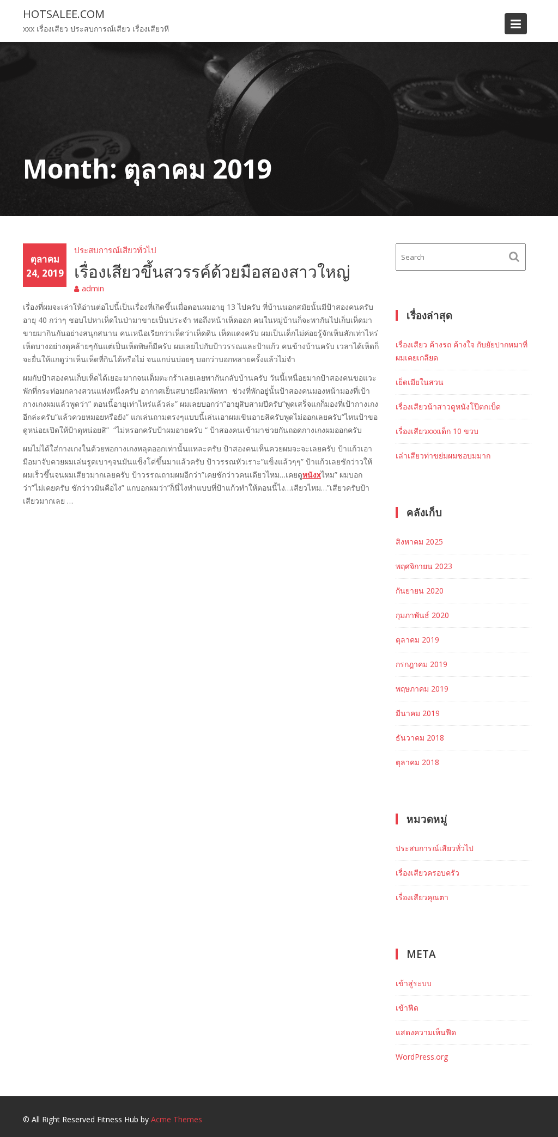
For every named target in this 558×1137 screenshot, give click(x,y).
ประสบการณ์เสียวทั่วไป (115, 249)
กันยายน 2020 (420, 590)
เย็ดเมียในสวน (420, 382)
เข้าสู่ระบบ (414, 983)
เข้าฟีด (407, 1007)
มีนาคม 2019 (418, 713)
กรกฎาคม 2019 (421, 664)
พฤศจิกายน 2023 (424, 566)
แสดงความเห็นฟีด (426, 1032)
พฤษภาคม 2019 (422, 688)
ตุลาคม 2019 (417, 639)
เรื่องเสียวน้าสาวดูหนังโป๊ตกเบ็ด (448, 406)
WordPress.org (422, 1057)
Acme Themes (176, 1119)
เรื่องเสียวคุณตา (422, 897)
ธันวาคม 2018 (420, 737)
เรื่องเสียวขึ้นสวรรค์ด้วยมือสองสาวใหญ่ (212, 271)
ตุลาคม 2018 (417, 762)
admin (93, 288)
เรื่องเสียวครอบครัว (427, 872)
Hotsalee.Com (64, 14)
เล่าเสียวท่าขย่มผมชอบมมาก (443, 455)
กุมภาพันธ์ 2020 (422, 615)
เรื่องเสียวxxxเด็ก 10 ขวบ (437, 431)
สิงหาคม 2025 (419, 541)
